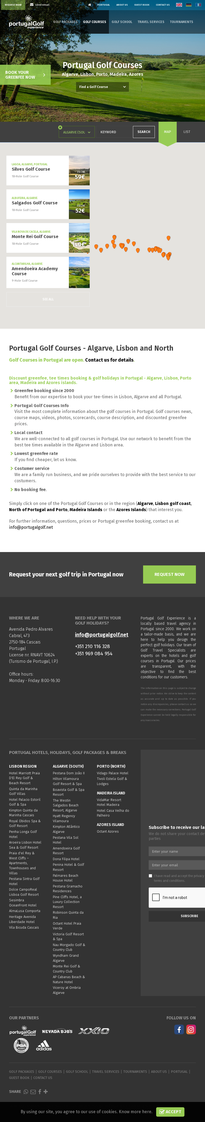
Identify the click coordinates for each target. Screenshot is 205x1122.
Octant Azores (108, 831)
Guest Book (141, 4)
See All (48, 299)
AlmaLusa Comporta (24, 911)
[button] (114, 246)
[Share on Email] (33, 1091)
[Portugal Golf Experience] (26, 22)
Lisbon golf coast (173, 503)
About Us (122, 4)
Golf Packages (65, 22)
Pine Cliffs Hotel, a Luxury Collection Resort (67, 902)
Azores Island (110, 824)
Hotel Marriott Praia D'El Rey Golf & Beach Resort (24, 778)
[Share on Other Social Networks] (46, 1091)
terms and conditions (169, 881)
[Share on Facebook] (39, 1091)
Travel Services (150, 22)
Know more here (135, 1111)
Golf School (122, 22)
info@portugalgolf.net (31, 527)
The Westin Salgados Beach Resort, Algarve (65, 805)
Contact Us (163, 4)
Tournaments (181, 22)
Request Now (13, 4)
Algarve (145, 503)
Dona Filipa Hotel (66, 859)
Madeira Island (111, 793)
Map (167, 132)
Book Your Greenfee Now (20, 75)
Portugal (103, 4)
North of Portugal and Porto (38, 509)
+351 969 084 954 (94, 653)
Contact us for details (109, 360)
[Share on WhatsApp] (25, 1091)
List (186, 132)
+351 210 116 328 (92, 646)
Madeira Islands (86, 509)
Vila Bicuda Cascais (24, 927)
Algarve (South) (68, 766)
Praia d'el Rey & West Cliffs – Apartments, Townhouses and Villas (22, 863)
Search (143, 132)
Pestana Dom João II (69, 773)
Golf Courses (94, 22)
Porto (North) (111, 766)
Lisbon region (23, 766)
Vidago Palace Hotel (112, 773)
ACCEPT (173, 1111)
